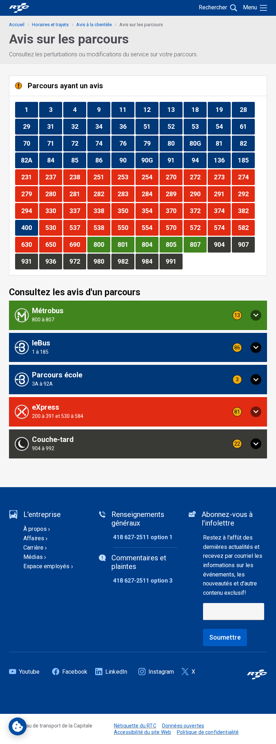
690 (77, 244)
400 (29, 227)
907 (246, 244)
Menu (250, 7)
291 (222, 194)
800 (101, 244)
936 (53, 261)
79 (150, 143)
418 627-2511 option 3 (142, 580)
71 (54, 143)
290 (198, 194)
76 (126, 143)
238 (77, 177)
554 (149, 227)
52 (175, 126)
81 (223, 143)
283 (125, 194)
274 (246, 177)
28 (247, 109)
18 (199, 109)
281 (77, 194)
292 (246, 194)
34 (102, 126)
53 (199, 126)
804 (149, 244)
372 (198, 211)
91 (175, 160)
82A (29, 160)
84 (54, 160)
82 (247, 143)
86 (102, 160)
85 (78, 160)
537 (77, 227)
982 (125, 261)
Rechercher (213, 7)
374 (222, 211)
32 (78, 126)
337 (77, 211)
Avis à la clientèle (94, 24)
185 (246, 160)
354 (149, 211)
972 (77, 261)
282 (101, 194)
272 (198, 177)
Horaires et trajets (50, 24)
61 (247, 126)
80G (198, 143)
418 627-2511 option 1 (142, 537)
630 (29, 244)
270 (174, 177)
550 (125, 227)
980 (101, 261)
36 (126, 126)
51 (150, 126)
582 (246, 227)
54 (223, 126)
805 (174, 244)
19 (223, 109)
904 (222, 244)
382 (246, 211)
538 (101, 227)
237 (53, 177)
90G (149, 160)
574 (222, 227)
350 (125, 211)
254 (149, 177)
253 (125, 177)
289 (174, 194)
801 (125, 244)
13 (175, 109)
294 (29, 211)
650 (53, 244)
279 (29, 194)
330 (53, 211)
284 (149, 194)
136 (222, 160)
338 (101, 211)
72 (78, 143)
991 (174, 261)
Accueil (16, 24)
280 (53, 194)
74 (102, 143)
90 (126, 160)
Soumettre (225, 637)
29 (30, 126)
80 (175, 143)
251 (101, 177)
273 (222, 177)
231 (29, 177)
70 (30, 143)
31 (54, 126)
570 (174, 227)
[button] (138, 315)
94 (199, 160)
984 (149, 261)
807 (198, 244)
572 (198, 227)
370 (174, 211)
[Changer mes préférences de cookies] (18, 726)
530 (53, 227)
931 (29, 261)
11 (126, 109)
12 (150, 109)
